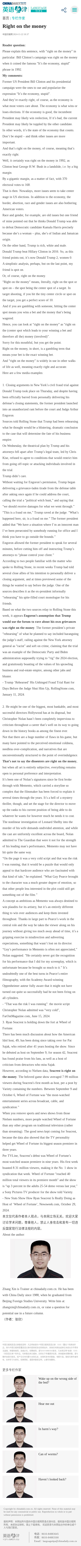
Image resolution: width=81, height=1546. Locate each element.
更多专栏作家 (11, 1370)
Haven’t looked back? (52, 1479)
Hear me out (46, 1404)
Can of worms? (48, 1454)
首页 (6, 18)
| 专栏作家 (17, 18)
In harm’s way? (48, 1429)
